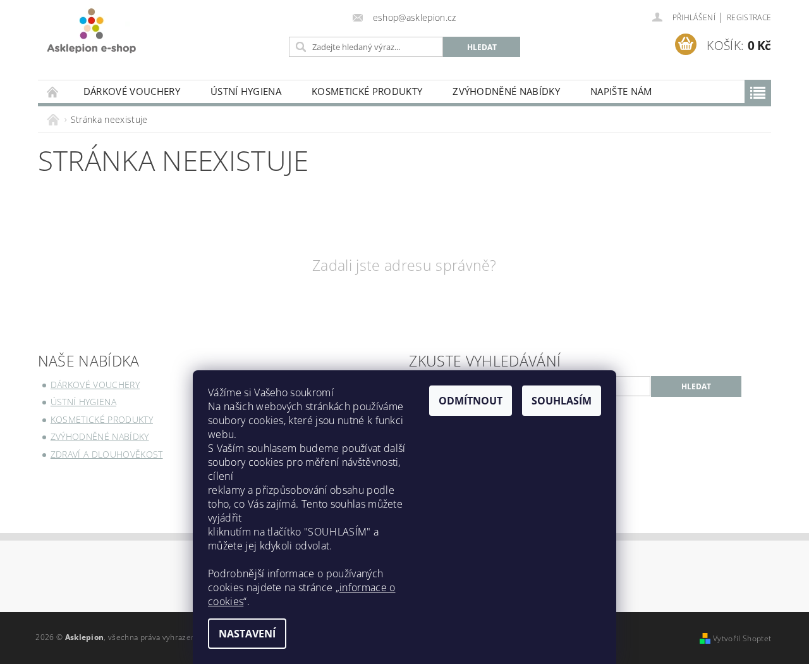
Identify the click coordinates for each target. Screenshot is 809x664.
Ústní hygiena (245, 91)
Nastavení (247, 634)
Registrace (749, 17)
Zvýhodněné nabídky (506, 91)
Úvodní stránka (53, 91)
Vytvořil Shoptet (742, 638)
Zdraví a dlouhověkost (107, 454)
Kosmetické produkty (367, 91)
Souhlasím (562, 401)
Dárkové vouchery (131, 91)
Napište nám (621, 91)
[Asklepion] (91, 30)
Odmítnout (470, 401)
